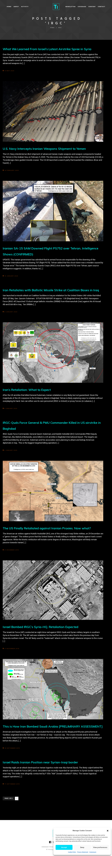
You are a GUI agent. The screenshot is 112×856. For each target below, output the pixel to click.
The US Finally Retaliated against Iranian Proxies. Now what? (47, 528)
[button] (108, 831)
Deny (82, 847)
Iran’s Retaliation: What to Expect (27, 390)
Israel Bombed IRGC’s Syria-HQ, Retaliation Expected (40, 627)
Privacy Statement (82, 852)
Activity (25, 7)
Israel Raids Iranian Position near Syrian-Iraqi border (40, 762)
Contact (101, 7)
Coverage (82, 7)
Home (9, 7)
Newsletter (71, 7)
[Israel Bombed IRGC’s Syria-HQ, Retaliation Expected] (53, 590)
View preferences (100, 847)
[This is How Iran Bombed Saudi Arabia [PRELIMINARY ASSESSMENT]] (53, 689)
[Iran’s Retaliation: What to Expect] (53, 352)
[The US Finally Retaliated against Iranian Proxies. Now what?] (53, 491)
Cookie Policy (72, 852)
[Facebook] (50, 843)
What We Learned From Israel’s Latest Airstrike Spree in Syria (47, 49)
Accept (64, 847)
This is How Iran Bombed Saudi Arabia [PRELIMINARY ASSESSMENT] (53, 726)
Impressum (92, 852)
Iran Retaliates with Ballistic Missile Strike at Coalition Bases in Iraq (51, 290)
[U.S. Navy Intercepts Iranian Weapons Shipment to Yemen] (53, 111)
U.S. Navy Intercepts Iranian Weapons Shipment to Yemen (44, 149)
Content (92, 7)
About (16, 7)
